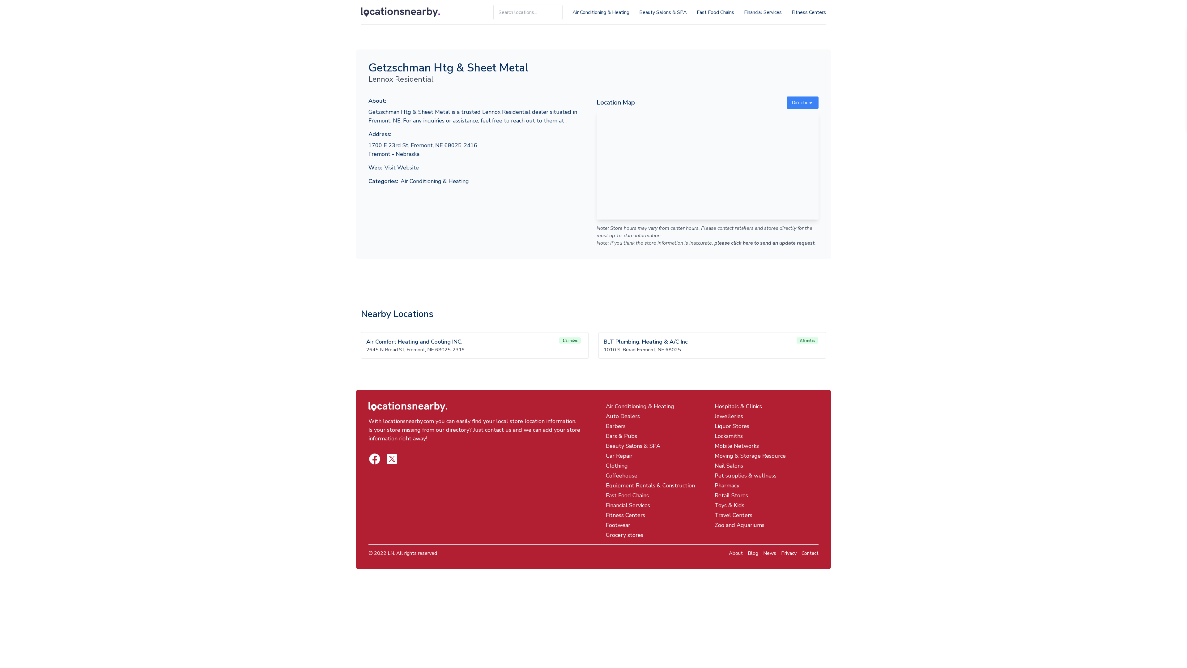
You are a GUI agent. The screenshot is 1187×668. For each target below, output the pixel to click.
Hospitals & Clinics (738, 406)
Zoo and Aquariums (739, 525)
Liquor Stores (732, 426)
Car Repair (619, 456)
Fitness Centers (809, 12)
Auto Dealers (623, 416)
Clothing (617, 465)
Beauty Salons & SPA (663, 12)
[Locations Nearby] (407, 12)
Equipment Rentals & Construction (650, 485)
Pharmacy (727, 485)
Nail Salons (729, 465)
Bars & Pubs (621, 436)
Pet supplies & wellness (745, 475)
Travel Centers (733, 515)
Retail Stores (731, 495)
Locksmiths (729, 436)
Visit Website (402, 167)
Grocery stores (624, 535)
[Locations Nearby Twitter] (374, 459)
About (736, 553)
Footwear (618, 525)
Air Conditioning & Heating (600, 12)
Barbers (616, 426)
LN (391, 553)
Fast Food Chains (715, 12)
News (769, 553)
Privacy (789, 553)
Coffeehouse (621, 475)
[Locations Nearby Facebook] (392, 459)
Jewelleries (729, 416)
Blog (753, 553)
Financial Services (763, 12)
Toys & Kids (729, 505)
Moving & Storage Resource (750, 456)
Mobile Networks (737, 446)
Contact (810, 553)
